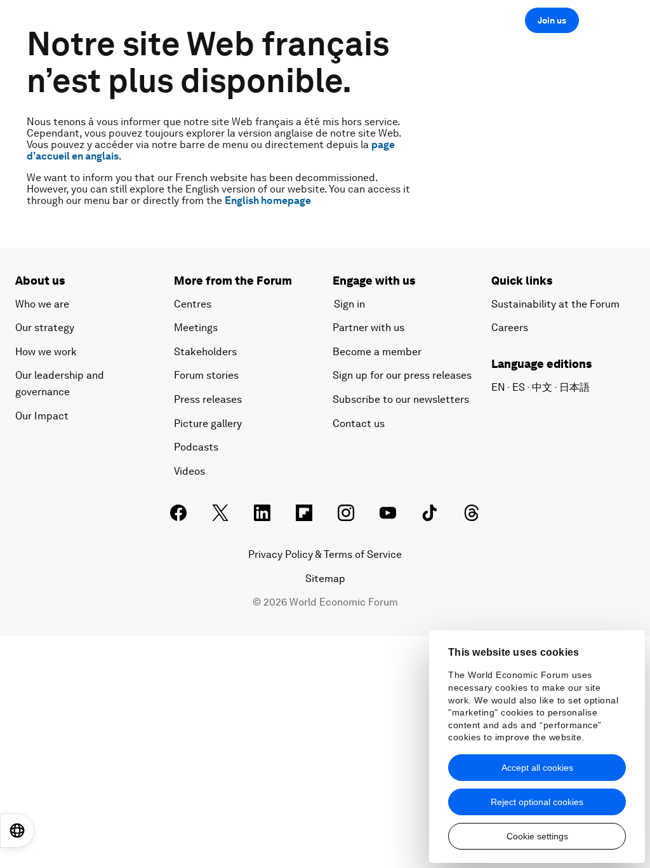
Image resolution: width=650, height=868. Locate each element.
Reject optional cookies (537, 802)
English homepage (268, 200)
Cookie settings (537, 836)
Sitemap (325, 579)
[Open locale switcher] (17, 830)
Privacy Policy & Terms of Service (325, 554)
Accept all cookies (537, 768)
